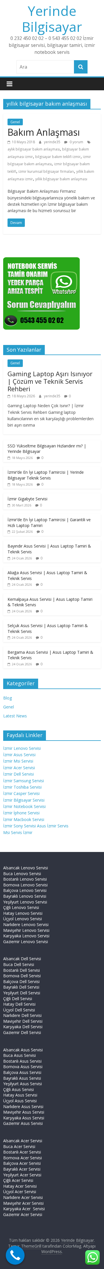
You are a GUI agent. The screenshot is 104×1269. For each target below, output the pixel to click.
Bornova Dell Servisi (22, 975)
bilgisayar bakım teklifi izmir (58, 156)
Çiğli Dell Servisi (17, 998)
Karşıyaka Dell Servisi (22, 1026)
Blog (7, 698)
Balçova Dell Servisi (21, 981)
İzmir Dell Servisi (18, 774)
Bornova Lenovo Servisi (25, 885)
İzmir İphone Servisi (21, 813)
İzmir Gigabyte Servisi (27, 499)
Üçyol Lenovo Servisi (22, 918)
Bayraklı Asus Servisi (22, 1078)
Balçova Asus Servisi (22, 1072)
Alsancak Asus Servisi (23, 1050)
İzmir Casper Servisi (21, 793)
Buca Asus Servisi (19, 1055)
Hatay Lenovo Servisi (22, 913)
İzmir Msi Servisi (18, 761)
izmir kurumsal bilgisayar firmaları (46, 171)
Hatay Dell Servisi (19, 1004)
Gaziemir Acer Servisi (22, 1214)
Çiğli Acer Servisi (18, 1180)
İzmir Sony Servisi (20, 826)
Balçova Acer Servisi (22, 1163)
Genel (15, 122)
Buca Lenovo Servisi (22, 873)
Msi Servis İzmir (17, 832)
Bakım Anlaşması (44, 132)
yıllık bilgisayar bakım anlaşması (61, 179)
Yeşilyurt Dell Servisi (21, 993)
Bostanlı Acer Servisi (22, 1152)
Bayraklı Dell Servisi (21, 987)
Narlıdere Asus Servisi (23, 1106)
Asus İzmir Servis (52, 826)
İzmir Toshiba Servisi (22, 787)
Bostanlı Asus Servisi (22, 1061)
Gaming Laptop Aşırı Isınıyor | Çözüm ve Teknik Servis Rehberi (50, 381)
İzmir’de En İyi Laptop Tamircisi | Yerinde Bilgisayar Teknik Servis (46, 475)
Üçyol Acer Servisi (19, 1191)
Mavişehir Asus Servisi (23, 1112)
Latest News (15, 716)
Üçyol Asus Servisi (20, 1100)
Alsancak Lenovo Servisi (25, 868)
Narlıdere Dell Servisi (22, 1015)
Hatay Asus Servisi (20, 1095)
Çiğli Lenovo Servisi (21, 907)
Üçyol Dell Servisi (19, 1010)
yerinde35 (52, 141)
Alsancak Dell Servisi (22, 958)
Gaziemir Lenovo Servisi (25, 941)
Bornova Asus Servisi (22, 1066)
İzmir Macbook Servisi (23, 819)
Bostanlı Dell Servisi (21, 970)
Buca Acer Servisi (19, 1146)
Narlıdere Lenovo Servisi (26, 924)
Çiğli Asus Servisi (18, 1089)
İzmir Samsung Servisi (23, 780)
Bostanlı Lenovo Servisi (25, 879)
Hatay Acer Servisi (20, 1186)
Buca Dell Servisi (18, 964)
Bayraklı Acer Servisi (21, 1169)
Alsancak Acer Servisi (22, 1140)
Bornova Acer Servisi (22, 1157)
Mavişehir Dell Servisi (22, 1021)
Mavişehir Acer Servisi (23, 1203)
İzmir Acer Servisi (19, 767)
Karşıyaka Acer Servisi (24, 1208)
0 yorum (76, 141)
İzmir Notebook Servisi (24, 806)
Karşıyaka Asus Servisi (23, 1118)
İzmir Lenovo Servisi (22, 748)
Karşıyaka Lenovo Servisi (26, 936)
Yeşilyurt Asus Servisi (22, 1083)
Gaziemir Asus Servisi (23, 1123)
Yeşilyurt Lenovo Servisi (25, 902)
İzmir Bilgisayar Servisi (23, 800)
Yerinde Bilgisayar (52, 19)
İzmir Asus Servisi (19, 754)
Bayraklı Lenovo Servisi (24, 896)
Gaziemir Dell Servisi (22, 1032)
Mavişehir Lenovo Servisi (26, 930)
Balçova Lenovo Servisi (25, 890)
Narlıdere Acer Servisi (23, 1197)
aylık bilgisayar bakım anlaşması (34, 149)
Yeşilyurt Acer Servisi (22, 1175)
